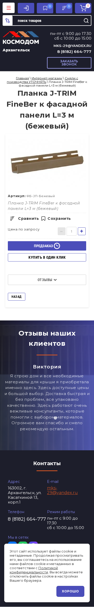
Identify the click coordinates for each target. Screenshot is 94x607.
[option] (47, 164)
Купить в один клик (47, 257)
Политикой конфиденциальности (34, 570)
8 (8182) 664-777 (74, 51)
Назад (16, 297)
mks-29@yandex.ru (72, 46)
